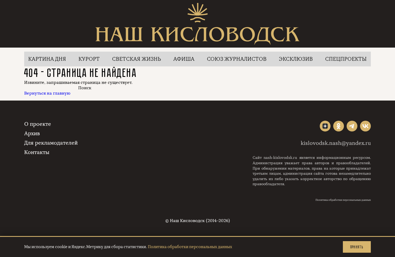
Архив (32, 133)
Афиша (184, 59)
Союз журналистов (237, 59)
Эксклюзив (296, 59)
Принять (356, 246)
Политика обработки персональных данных (343, 200)
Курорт (89, 59)
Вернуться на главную (47, 93)
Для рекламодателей (51, 143)
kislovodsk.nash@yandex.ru (336, 143)
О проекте (37, 124)
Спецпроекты (346, 59)
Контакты (36, 152)
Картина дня (47, 59)
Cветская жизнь (136, 59)
